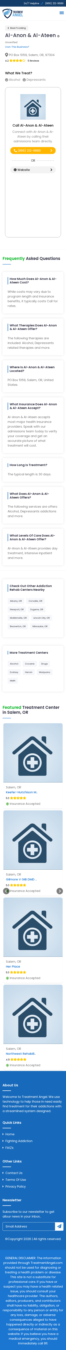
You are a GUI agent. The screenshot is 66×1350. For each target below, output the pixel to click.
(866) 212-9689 (29, 150)
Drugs (44, 663)
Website (23, 170)
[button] (61, 13)
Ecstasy (14, 672)
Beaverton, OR (18, 626)
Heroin (28, 672)
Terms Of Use (15, 1180)
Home (9, 1134)
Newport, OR (17, 609)
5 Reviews (33, 60)
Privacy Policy (15, 1186)
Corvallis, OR (35, 601)
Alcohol (14, 663)
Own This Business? (17, 47)
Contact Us (14, 1173)
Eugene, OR (36, 609)
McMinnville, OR (18, 617)
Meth (12, 680)
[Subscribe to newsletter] (59, 1226)
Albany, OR (16, 601)
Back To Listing (18, 28)
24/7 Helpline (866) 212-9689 (43, 3)
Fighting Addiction (18, 1141)
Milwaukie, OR (40, 626)
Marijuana (44, 672)
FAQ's (9, 1148)
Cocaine (30, 663)
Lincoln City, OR (42, 617)
